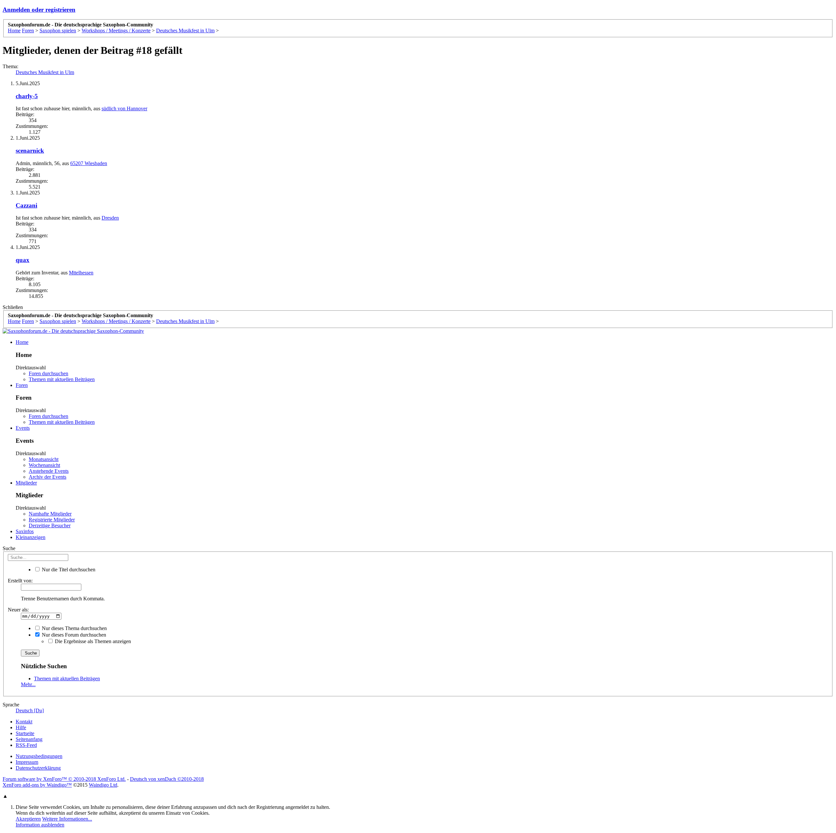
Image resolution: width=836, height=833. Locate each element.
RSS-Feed (26, 745)
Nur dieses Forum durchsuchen (73, 635)
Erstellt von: (20, 580)
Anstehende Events (49, 471)
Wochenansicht (44, 465)
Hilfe (21, 727)
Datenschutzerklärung (38, 768)
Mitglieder (26, 483)
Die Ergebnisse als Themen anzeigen (92, 641)
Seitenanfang (29, 739)
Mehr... (28, 684)
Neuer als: (18, 609)
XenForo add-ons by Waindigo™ (37, 785)
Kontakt (24, 721)
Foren (22, 385)
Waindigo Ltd (103, 785)
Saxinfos (25, 531)
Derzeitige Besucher (50, 525)
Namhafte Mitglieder (50, 514)
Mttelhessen (81, 272)
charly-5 (27, 96)
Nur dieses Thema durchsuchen (73, 628)
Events (23, 428)
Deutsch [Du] (30, 710)
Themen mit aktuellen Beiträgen (62, 379)
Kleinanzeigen (30, 537)
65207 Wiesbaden (88, 163)
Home (22, 342)
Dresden (110, 218)
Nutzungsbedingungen (39, 756)
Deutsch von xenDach (167, 779)
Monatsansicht (43, 459)
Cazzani (26, 205)
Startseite (25, 733)
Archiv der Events (47, 477)
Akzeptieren (28, 819)
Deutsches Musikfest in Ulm (45, 72)
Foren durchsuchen (48, 373)
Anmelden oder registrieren (39, 9)
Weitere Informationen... (67, 819)
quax (22, 259)
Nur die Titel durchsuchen (67, 569)
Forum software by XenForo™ (64, 779)
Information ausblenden (40, 824)
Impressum (27, 762)
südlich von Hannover (124, 108)
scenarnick (30, 150)
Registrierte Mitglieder (52, 519)
